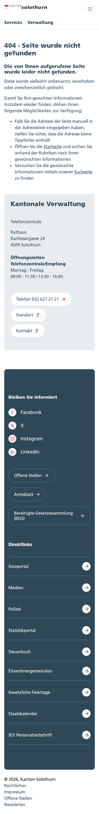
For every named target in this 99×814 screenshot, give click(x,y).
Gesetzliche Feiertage (29, 692)
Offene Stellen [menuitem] (18, 798)
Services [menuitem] (13, 22)
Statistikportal (22, 630)
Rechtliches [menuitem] (15, 785)
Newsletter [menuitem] (14, 804)
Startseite (53, 146)
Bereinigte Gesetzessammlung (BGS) (43, 515)
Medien (15, 587)
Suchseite (83, 171)
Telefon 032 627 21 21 (37, 299)
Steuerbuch (19, 651)
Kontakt (24, 330)
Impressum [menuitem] (14, 791)
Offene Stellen (28, 475)
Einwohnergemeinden (30, 671)
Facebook (31, 412)
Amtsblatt (23, 494)
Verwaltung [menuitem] (40, 22)
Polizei (14, 609)
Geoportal (18, 566)
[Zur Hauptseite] (25, 6)
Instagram (32, 439)
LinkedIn (30, 452)
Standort (24, 315)
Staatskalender (22, 713)
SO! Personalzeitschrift (30, 735)
